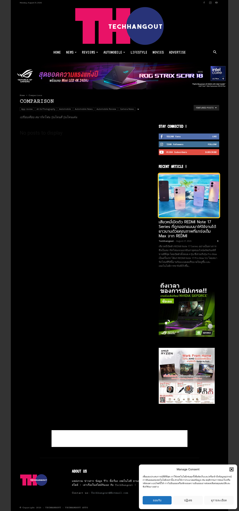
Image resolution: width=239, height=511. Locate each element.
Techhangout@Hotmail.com (109, 492)
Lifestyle (139, 52)
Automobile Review (106, 109)
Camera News (127, 109)
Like (214, 136)
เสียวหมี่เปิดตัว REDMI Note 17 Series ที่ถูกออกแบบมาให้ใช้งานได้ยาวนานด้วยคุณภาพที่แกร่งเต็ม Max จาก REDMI (187, 229)
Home (57, 52)
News (70, 52)
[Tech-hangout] (119, 26)
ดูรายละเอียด (219, 500)
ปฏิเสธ (188, 500)
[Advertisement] (119, 438)
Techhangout (166, 241)
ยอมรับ (157, 500)
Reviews (88, 52)
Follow (212, 144)
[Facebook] (204, 2)
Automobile (112, 52)
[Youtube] (216, 2)
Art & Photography (46, 109)
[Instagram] (210, 2)
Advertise (177, 52)
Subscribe (211, 152)
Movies (158, 52)
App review (27, 109)
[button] (231, 469)
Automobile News (84, 109)
